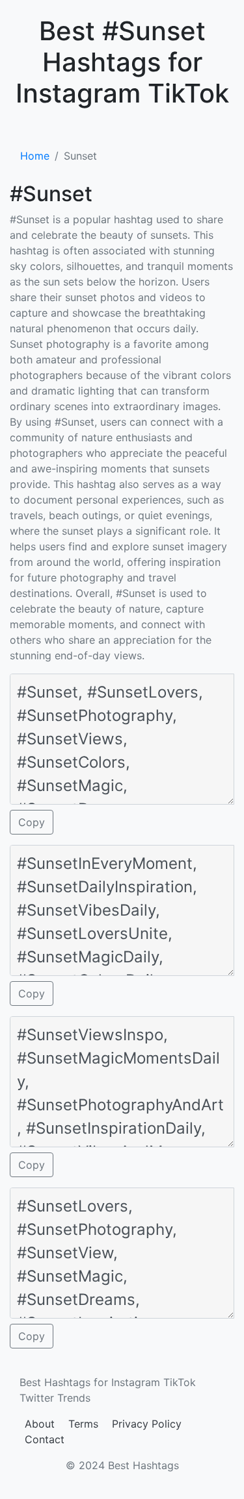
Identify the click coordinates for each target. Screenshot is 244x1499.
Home (34, 155)
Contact (44, 1439)
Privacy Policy (147, 1423)
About (40, 1423)
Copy (31, 822)
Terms (83, 1423)
